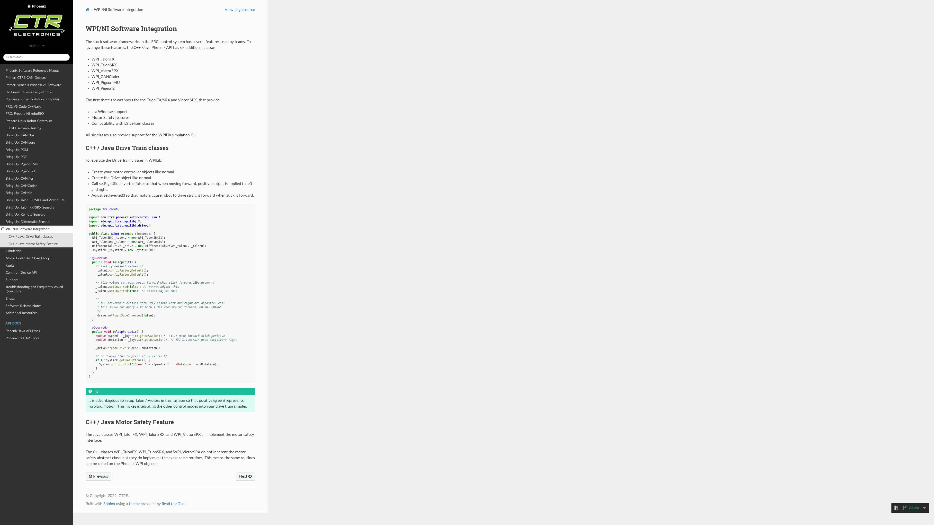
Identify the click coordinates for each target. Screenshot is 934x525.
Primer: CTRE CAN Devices (26, 77)
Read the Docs (174, 504)
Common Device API (21, 272)
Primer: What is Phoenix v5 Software (33, 85)
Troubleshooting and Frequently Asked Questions (34, 289)
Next (243, 476)
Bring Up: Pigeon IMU (22, 164)
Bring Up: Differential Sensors (28, 222)
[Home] (87, 10)
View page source (240, 10)
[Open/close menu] (2, 229)
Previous (100, 476)
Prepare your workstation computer (32, 99)
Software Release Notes (23, 306)
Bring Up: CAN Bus (20, 135)
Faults (10, 265)
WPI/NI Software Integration (27, 229)
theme (134, 504)
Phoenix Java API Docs (23, 331)
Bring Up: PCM (17, 150)
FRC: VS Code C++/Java (23, 106)
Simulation (14, 251)
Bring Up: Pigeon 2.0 (21, 171)
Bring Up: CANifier (19, 178)
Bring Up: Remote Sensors (25, 214)
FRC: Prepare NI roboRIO (25, 113)
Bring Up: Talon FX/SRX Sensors (30, 207)
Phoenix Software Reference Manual (33, 70)
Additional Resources (21, 313)
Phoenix (38, 6)
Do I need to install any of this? (29, 92)
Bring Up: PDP (16, 157)
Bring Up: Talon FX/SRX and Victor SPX (35, 200)
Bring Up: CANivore (20, 142)
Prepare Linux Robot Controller (29, 121)
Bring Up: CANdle (19, 193)
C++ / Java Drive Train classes (31, 236)
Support (12, 280)
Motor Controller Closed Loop (28, 258)
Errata (10, 298)
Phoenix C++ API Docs (22, 338)
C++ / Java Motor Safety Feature (33, 244)
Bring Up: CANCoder (21, 186)
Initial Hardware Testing (23, 128)
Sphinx (109, 504)
